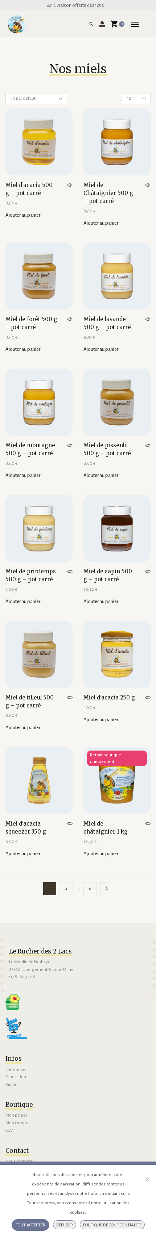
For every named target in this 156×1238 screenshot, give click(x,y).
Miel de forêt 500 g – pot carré (31, 323)
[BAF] (12, 1002)
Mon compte (17, 1123)
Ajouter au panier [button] (22, 215)
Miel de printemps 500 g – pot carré (30, 575)
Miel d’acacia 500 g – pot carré (29, 189)
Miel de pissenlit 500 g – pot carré (107, 449)
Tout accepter (30, 1225)
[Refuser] (147, 1179)
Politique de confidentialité (112, 1225)
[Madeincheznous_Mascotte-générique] (16, 1028)
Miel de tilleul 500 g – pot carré (29, 701)
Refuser (64, 1225)
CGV (9, 1130)
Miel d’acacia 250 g (109, 697)
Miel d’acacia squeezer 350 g (25, 827)
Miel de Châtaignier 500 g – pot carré (108, 193)
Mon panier (16, 1115)
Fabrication (15, 1077)
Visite (10, 1084)
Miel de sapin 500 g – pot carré (107, 575)
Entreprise (15, 1069)
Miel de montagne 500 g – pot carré (30, 449)
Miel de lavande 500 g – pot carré (107, 323)
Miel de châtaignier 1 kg (105, 827)
